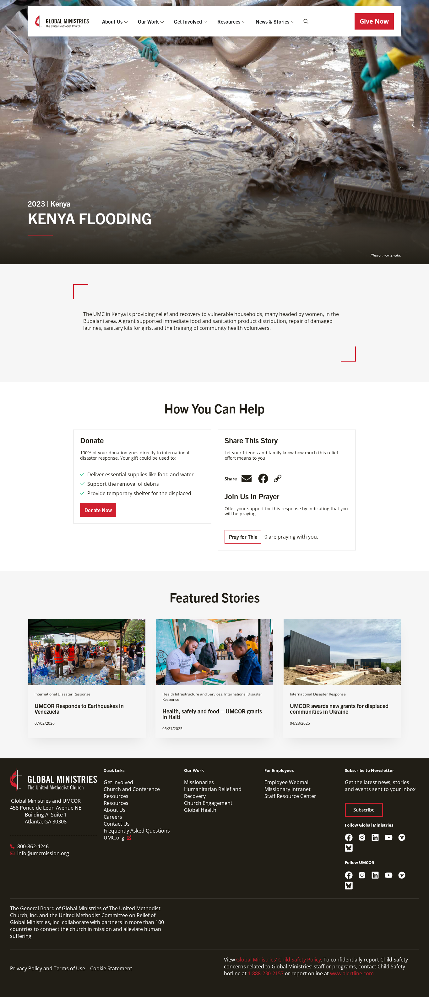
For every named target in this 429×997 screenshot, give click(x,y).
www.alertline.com (352, 973)
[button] (374, 21)
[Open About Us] (126, 21)
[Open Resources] (244, 21)
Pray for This (243, 537)
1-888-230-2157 (266, 973)
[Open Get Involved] (205, 21)
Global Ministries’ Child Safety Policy (278, 959)
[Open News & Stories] (293, 21)
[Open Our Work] (162, 21)
